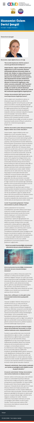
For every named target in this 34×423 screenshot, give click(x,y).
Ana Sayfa (3, 27)
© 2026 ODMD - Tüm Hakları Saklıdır (11, 418)
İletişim (4, 412)
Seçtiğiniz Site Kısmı (12, 27)
